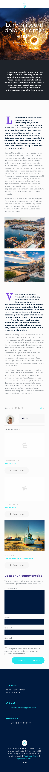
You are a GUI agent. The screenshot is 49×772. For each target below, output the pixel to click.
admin (17, 43)
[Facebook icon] (23, 762)
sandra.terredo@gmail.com (23, 708)
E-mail (8, 628)
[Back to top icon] (24, 743)
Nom (7, 617)
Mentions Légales (31, 756)
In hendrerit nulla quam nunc (19, 558)
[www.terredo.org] (24, 4)
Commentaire (11, 588)
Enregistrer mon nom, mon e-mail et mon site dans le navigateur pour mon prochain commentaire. (22, 651)
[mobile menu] (45, 4)
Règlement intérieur (24, 759)
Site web (8, 638)
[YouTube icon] (26, 762)
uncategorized (25, 45)
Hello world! (10, 464)
